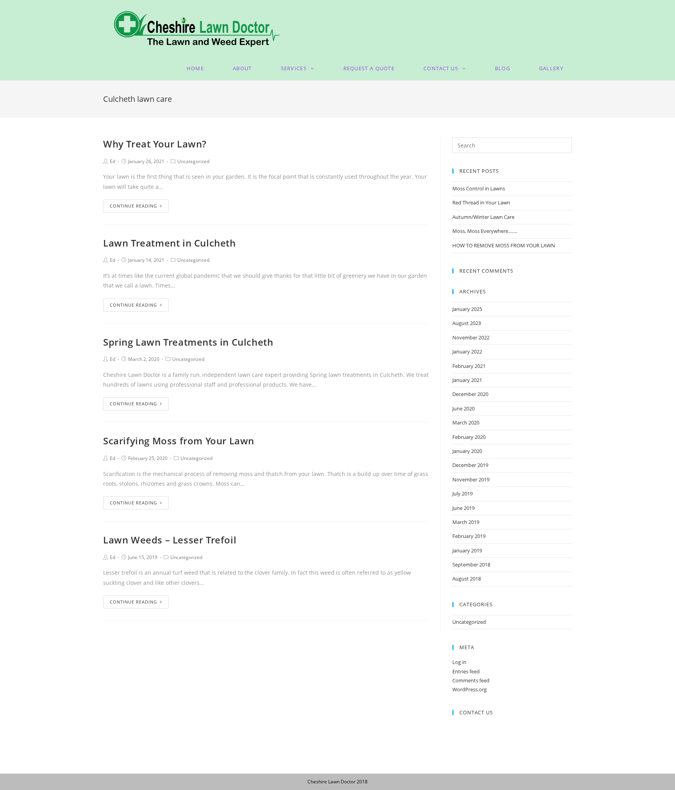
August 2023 (466, 323)
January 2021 (467, 379)
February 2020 (469, 436)
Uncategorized (193, 161)
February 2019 (469, 536)
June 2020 (463, 408)
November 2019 (470, 479)
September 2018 (471, 564)
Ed (112, 161)
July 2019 (462, 493)
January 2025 (467, 308)
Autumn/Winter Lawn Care (483, 216)
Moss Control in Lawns (478, 188)
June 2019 (463, 507)
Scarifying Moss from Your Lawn (178, 440)
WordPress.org (469, 689)
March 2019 (465, 521)
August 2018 (466, 578)
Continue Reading (133, 206)
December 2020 (470, 394)
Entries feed (466, 671)
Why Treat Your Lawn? (155, 143)
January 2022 (467, 351)
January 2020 (467, 450)
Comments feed (470, 680)
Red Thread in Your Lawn (481, 202)
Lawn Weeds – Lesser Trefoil (169, 539)
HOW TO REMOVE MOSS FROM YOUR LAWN (503, 245)
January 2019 (467, 550)
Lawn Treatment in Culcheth (169, 242)
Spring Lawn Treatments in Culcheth (188, 342)
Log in (459, 662)
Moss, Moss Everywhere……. (484, 230)
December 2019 (470, 465)
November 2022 (470, 337)
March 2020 (465, 422)
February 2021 (469, 365)
